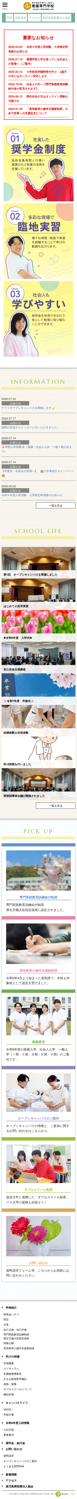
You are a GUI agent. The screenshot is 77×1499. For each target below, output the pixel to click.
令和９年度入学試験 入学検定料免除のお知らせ (32, 495)
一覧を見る (56, 505)
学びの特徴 (13, 1356)
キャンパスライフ (17, 1403)
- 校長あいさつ (10, 1314)
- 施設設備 (8, 1394)
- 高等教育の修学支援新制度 (18, 1348)
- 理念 (5, 1319)
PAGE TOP (68, 1494)
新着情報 (11, 1474)
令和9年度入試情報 (17, 1423)
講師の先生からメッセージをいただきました (29, 427)
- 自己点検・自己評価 (14, 1329)
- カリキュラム (10, 1368)
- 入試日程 (8, 1429)
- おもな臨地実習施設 (14, 1379)
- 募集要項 (8, 1435)
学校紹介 (11, 1307)
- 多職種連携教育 (12, 1374)
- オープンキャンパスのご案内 (19, 1461)
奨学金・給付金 (15, 1443)
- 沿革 (5, 1324)
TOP (9, 18)
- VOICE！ (8, 1409)
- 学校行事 (8, 1414)
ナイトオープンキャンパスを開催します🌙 (28, 408)
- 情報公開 (8, 1343)
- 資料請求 (8, 1456)
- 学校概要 (8, 1363)
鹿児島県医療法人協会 (56, 18)
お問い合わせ (14, 1449)
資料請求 (20, 18)
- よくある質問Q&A (13, 1466)
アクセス (34, 18)
